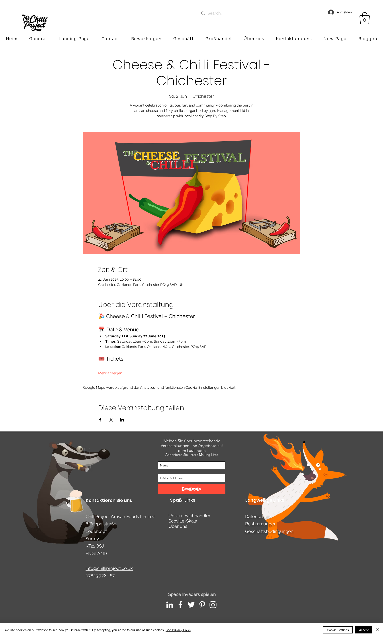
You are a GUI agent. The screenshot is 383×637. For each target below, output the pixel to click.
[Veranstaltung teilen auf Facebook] (100, 419)
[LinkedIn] (169, 604)
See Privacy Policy (178, 630)
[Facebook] (180, 604)
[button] (294, 38)
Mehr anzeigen (110, 373)
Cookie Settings (338, 630)
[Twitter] (191, 604)
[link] (365, 18)
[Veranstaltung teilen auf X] (111, 419)
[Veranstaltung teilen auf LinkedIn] (122, 419)
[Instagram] (213, 604)
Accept (364, 630)
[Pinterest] (202, 604)
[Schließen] (377, 629)
